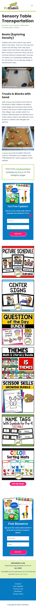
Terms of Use (18, 589)
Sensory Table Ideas (21, 25)
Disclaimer (18, 591)
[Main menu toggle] (32, 5)
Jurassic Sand (10, 102)
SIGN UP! (17, 234)
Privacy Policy (18, 594)
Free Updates (18, 586)
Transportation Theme (10, 27)
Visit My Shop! (18, 483)
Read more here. (21, 574)
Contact (18, 584)
